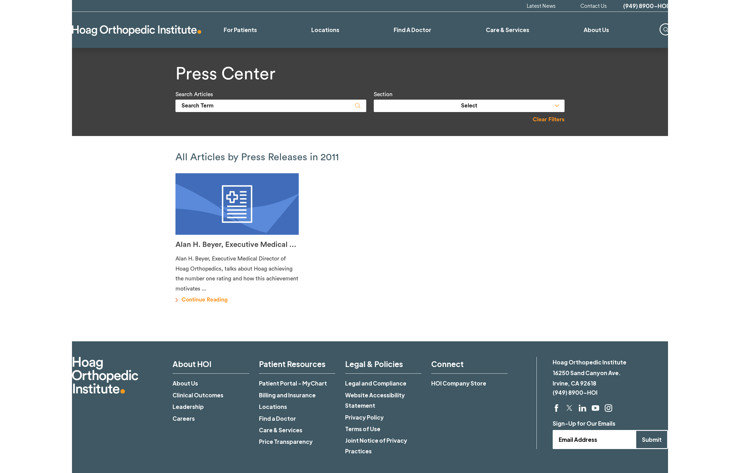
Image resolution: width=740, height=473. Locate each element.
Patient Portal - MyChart (293, 383)
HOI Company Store (458, 383)
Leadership (188, 406)
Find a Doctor (277, 418)
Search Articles (194, 94)
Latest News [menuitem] (541, 6)
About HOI (192, 364)
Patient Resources (292, 364)
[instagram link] (608, 408)
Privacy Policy (364, 417)
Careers (184, 418)
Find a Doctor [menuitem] (412, 29)
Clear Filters (549, 119)
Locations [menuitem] (325, 29)
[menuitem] (665, 29)
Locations (273, 406)
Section (383, 94)
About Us (185, 383)
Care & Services (280, 430)
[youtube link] (595, 408)
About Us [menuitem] (596, 29)
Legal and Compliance (375, 383)
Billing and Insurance (287, 395)
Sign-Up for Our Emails (584, 423)
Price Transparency (286, 441)
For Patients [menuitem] (240, 29)
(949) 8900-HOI (645, 6)
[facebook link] (556, 408)
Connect (447, 364)
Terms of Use (362, 428)
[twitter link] (569, 408)
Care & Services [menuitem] (507, 29)
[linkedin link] (582, 408)
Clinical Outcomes (198, 395)
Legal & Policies (374, 364)
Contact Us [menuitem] (593, 6)
